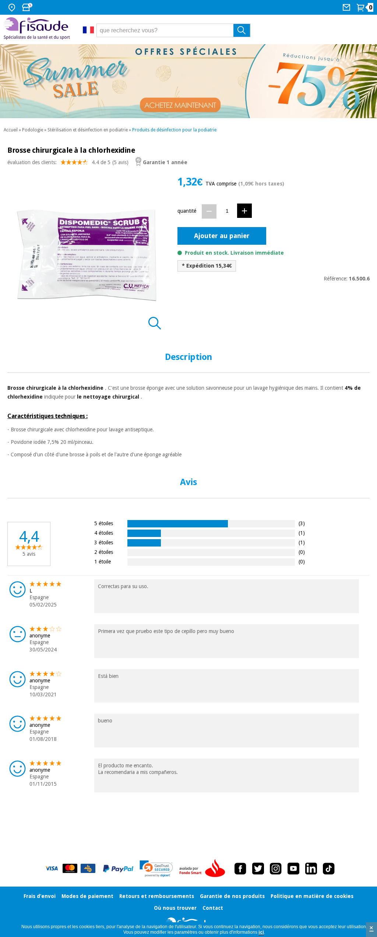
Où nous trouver (175, 908)
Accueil (11, 129)
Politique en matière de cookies (312, 896)
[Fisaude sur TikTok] (329, 868)
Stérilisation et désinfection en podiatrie (87, 129)
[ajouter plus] (244, 211)
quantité (186, 211)
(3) (302, 523)
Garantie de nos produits (232, 896)
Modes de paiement (87, 896)
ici (261, 932)
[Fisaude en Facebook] (240, 868)
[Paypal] (118, 868)
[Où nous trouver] (12, 7)
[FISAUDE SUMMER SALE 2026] (188, 81)
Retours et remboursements (156, 896)
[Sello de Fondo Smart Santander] (204, 868)
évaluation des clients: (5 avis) (67, 162)
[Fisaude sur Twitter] (258, 868)
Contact (212, 908)
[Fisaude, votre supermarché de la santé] (38, 29)
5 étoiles (103, 523)
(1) (302, 532)
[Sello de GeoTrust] (156, 868)
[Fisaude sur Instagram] (276, 868)
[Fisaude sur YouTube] (293, 868)
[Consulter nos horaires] (28, 7)
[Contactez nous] (347, 7)
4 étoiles (103, 532)
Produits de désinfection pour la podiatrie (174, 129)
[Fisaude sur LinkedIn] (311, 868)
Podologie (32, 129)
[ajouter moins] (209, 211)
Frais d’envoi (40, 896)
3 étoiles (103, 542)
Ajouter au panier (222, 236)
